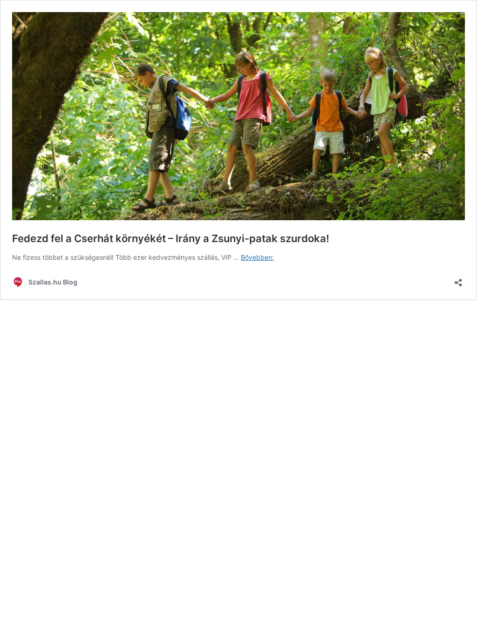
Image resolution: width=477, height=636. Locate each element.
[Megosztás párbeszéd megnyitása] (458, 279)
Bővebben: (257, 257)
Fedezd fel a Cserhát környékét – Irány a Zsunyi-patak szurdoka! (170, 238)
